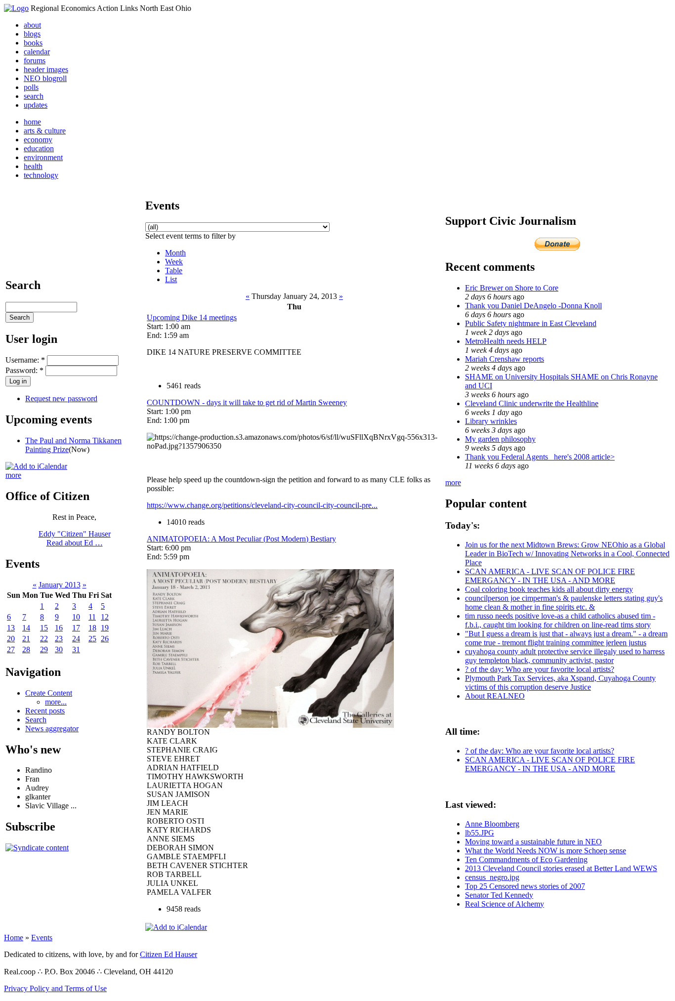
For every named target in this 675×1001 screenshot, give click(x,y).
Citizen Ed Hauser (168, 954)
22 (44, 638)
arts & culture (45, 130)
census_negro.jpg (492, 877)
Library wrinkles (491, 421)
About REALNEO (495, 696)
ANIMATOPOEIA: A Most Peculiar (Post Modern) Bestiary (241, 539)
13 (11, 628)
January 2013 (60, 585)
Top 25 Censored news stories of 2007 (525, 886)
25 (92, 638)
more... (56, 702)
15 (44, 628)
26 (105, 638)
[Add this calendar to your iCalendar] (36, 466)
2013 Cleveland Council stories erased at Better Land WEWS (561, 868)
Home (13, 937)
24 (76, 638)
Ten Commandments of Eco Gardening (526, 859)
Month (175, 253)
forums (34, 60)
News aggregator (52, 728)
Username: (25, 360)
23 (59, 638)
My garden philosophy (500, 439)
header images (46, 69)
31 (76, 649)
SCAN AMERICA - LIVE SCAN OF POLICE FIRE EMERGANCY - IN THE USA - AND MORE (550, 575)
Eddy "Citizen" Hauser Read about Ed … (75, 538)
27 (11, 649)
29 (44, 649)
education (39, 148)
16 (59, 628)
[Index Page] (16, 8)
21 (26, 638)
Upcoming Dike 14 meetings (192, 317)
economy (38, 139)
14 (26, 628)
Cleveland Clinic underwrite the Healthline (531, 403)
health (33, 166)
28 (26, 649)
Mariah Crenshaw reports (504, 359)
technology (41, 175)
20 (11, 638)
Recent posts (45, 711)
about (32, 25)
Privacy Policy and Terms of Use (55, 988)
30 (59, 649)
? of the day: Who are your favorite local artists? (539, 669)
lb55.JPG (479, 833)
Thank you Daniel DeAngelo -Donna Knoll (533, 305)
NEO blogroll (45, 78)
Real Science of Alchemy (504, 904)
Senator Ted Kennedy (499, 895)
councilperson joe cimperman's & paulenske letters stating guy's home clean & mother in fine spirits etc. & (564, 602)
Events (41, 937)
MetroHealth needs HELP (506, 341)
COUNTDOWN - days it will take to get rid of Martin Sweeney (247, 402)
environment (43, 157)
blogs (32, 34)
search (33, 96)
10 (76, 617)
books (33, 43)
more (13, 475)
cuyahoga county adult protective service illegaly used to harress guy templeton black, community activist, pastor (565, 656)
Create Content (48, 693)
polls (31, 87)
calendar (37, 51)
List (171, 279)
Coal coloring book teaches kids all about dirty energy (549, 589)
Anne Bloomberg (492, 824)
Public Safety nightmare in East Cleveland (530, 323)
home (32, 122)
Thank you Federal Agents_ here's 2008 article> (540, 457)
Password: (24, 370)
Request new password (61, 398)
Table (173, 270)
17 (76, 628)
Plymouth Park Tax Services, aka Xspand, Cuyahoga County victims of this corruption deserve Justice (560, 682)
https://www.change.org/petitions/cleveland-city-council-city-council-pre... (262, 505)
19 (105, 628)
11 (92, 617)
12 (105, 617)
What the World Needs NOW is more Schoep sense (545, 850)
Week (174, 261)
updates (35, 105)
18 (92, 628)
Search (35, 719)
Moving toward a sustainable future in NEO (533, 841)
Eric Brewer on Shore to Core (511, 288)
